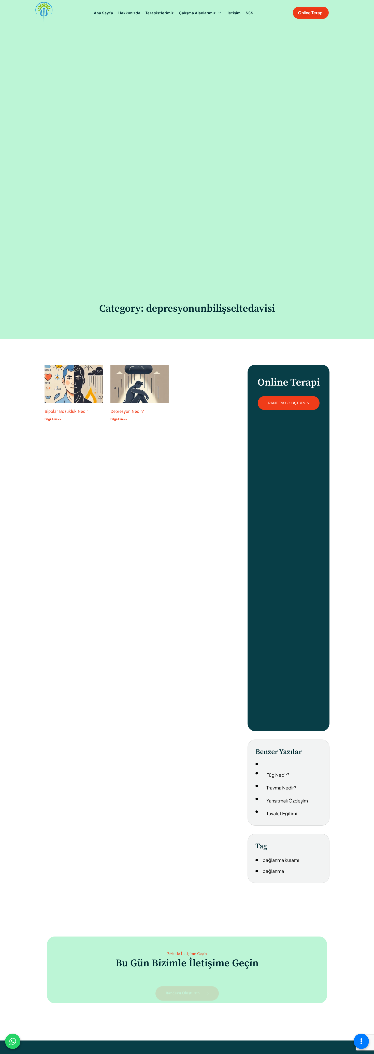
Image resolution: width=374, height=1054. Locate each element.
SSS (249, 12)
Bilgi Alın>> (53, 419)
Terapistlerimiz (160, 12)
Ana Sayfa (103, 12)
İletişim (233, 12)
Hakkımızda (129, 12)
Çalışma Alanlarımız (197, 12)
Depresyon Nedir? (127, 411)
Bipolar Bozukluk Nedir (66, 411)
